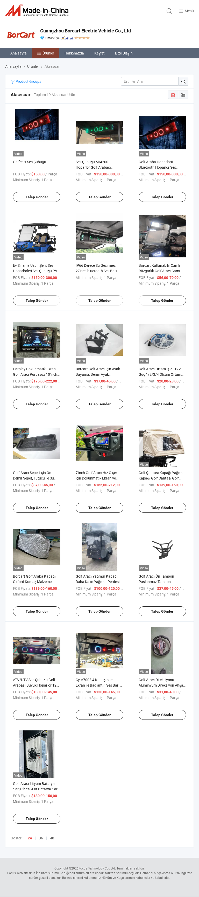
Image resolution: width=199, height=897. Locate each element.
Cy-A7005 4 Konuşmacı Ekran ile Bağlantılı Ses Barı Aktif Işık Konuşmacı (97, 685)
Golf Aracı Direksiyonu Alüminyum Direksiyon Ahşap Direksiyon (162, 685)
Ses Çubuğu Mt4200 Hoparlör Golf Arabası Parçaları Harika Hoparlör (96, 167)
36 (41, 838)
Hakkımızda (74, 53)
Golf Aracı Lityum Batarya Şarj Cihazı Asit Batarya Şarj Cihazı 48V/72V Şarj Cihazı (35, 789)
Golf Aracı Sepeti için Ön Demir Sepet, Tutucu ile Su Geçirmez (33, 478)
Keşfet (99, 53)
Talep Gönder (37, 197)
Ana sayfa (18, 53)
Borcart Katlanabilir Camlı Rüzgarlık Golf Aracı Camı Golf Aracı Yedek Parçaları (160, 271)
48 (52, 838)
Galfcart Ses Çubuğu (29, 161)
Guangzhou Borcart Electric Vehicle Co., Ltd (85, 30)
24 (30, 838)
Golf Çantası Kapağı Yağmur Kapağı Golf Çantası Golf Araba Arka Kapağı (162, 478)
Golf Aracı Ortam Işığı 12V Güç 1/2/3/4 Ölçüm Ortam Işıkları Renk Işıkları (160, 374)
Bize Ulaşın (124, 53)
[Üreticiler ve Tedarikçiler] (37, 10)
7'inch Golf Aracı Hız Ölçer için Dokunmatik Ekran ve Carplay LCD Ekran (96, 478)
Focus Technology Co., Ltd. (97, 868)
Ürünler (48, 53)
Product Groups (28, 81)
